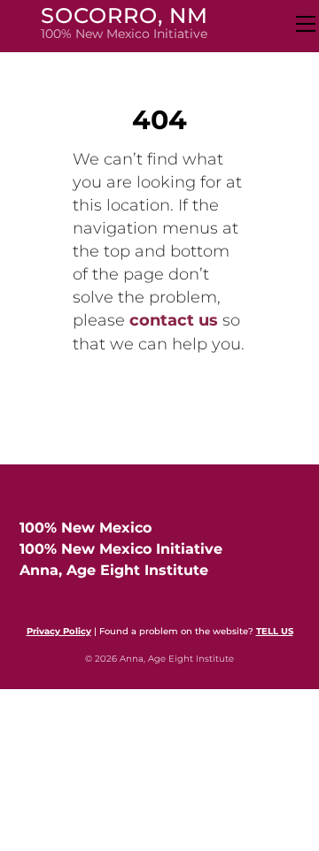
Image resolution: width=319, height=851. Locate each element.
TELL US (274, 631)
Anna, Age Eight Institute (113, 570)
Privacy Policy (59, 631)
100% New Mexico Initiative (120, 548)
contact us (173, 320)
